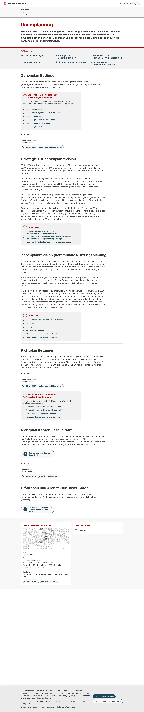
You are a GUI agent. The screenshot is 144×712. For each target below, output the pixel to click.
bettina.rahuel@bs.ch (49, 476)
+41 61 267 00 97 (30, 147)
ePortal (131, 4)
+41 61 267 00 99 (32, 581)
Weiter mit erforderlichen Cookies (109, 701)
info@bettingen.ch (50, 581)
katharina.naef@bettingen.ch (51, 147)
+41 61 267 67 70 (30, 476)
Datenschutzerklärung (67, 707)
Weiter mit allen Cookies (105, 697)
